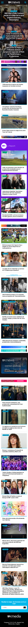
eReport (5, 152)
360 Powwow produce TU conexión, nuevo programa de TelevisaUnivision (13, 295)
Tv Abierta (5, 69)
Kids (4, 503)
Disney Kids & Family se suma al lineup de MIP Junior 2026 (12, 496)
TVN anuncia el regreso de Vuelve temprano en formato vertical (12, 85)
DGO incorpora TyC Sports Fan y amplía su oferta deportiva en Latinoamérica (12, 246)
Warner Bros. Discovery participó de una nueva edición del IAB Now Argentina (13, 542)
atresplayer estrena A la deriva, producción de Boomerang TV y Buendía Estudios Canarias (12, 108)
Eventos (5, 457)
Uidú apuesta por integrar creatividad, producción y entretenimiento (14, 341)
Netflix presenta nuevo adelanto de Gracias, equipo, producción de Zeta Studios (13, 318)
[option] (14, 366)
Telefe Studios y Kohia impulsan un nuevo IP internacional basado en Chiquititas (13, 474)
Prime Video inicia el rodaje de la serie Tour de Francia (14, 131)
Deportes (5, 230)
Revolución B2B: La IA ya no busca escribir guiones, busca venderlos (12, 215)
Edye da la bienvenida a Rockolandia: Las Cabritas (13, 519)
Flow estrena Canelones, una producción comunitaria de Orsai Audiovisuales (12, 404)
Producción (6, 301)
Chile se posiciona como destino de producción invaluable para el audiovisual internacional (13, 169)
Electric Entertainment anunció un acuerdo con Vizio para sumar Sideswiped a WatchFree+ (13, 566)
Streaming (5, 91)
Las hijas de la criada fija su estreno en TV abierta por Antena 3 (13, 269)
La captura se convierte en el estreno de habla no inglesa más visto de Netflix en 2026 (14, 428)
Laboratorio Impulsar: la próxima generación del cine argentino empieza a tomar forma (12, 192)
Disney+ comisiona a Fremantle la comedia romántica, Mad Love (12, 450)
